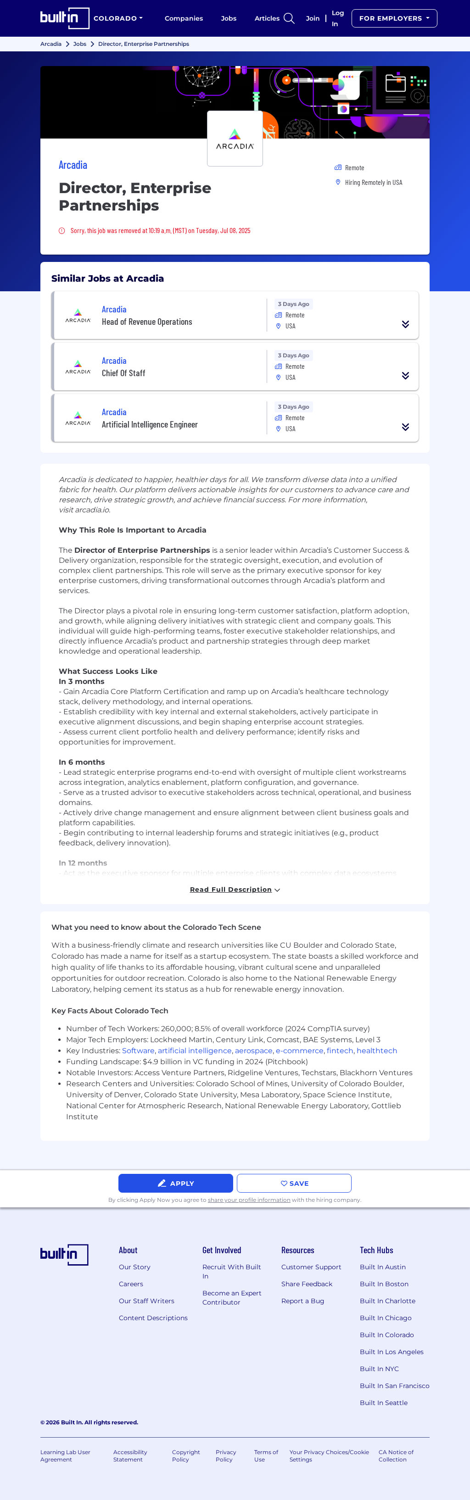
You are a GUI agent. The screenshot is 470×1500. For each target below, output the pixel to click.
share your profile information (249, 1199)
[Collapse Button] (406, 324)
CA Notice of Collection (396, 1456)
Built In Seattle (384, 1403)
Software (138, 1050)
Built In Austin (383, 1267)
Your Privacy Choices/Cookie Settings (329, 1456)
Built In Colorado (387, 1335)
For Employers (392, 18)
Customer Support (311, 1267)
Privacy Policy (226, 1456)
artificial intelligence (195, 1050)
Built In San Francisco (395, 1386)
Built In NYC (379, 1369)
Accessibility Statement (130, 1456)
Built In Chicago (386, 1318)
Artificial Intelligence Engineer (150, 423)
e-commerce (300, 1050)
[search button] (289, 18)
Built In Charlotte (387, 1301)
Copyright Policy (186, 1456)
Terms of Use (266, 1456)
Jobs (228, 18)
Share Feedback (306, 1284)
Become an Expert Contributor (232, 1297)
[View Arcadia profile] (235, 102)
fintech (340, 1050)
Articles (267, 18)
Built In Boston (384, 1284)
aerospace (254, 1050)
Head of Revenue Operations (147, 321)
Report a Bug (303, 1301)
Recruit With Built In (231, 1271)
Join (313, 18)
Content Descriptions (153, 1318)
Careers (131, 1284)
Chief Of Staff (123, 372)
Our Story (135, 1267)
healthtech (377, 1050)
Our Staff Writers (146, 1301)
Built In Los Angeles (392, 1352)
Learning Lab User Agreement (65, 1456)
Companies (184, 18)
